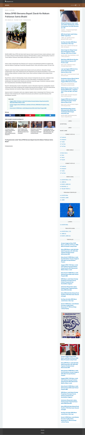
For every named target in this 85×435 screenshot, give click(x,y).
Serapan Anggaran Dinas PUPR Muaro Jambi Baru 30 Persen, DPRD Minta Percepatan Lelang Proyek (69, 245)
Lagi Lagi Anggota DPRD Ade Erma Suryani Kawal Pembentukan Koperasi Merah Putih (69, 70)
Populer (63, 159)
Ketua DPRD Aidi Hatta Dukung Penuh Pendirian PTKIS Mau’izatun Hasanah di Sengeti (70, 294)
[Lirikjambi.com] (10, 1)
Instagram (63, 139)
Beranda (7, 5)
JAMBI (63, 182)
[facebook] (10, 115)
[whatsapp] (40, 115)
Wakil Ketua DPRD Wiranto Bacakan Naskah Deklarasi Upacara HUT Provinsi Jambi (69, 61)
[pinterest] (30, 115)
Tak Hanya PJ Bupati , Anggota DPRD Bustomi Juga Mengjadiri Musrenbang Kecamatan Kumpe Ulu (10, 132)
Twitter (63, 141)
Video (62, 155)
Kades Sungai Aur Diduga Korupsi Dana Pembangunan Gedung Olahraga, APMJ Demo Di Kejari (69, 51)
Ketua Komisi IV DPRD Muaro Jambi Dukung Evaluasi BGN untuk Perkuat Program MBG (28, 108)
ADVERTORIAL (66, 179)
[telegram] (50, 115)
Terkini (62, 157)
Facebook (63, 137)
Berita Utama (64, 153)
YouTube (63, 144)
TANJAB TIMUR (65, 188)
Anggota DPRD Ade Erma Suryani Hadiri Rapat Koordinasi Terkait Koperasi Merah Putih (69, 100)
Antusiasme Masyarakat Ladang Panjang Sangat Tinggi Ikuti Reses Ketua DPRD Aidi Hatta (69, 288)
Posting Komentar (27, 19)
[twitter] (20, 115)
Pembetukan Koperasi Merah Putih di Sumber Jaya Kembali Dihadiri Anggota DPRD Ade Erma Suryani (70, 80)
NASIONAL (64, 186)
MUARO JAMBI (66, 184)
